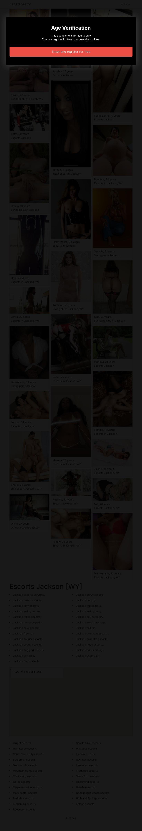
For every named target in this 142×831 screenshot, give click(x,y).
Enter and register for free (71, 51)
